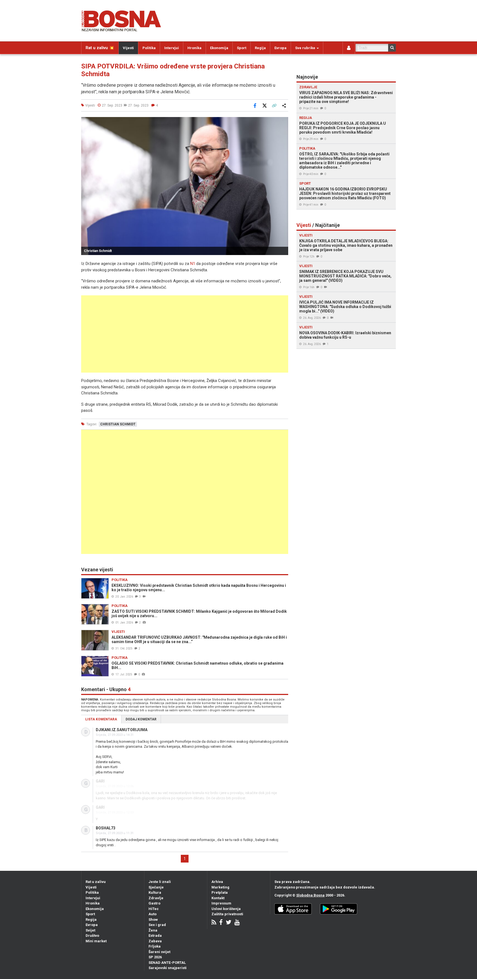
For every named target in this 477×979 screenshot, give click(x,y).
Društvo (92, 935)
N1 (192, 263)
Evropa (280, 48)
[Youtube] (237, 922)
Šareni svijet (159, 952)
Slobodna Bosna (310, 895)
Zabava (155, 941)
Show (153, 919)
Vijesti (128, 48)
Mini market (96, 941)
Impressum (221, 903)
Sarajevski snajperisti (168, 968)
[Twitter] (228, 922)
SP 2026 (155, 957)
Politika (149, 48)
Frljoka (155, 946)
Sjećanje (156, 887)
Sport (241, 48)
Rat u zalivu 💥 (100, 47)
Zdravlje (156, 898)
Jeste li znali (160, 882)
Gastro (154, 903)
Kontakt (217, 898)
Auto (153, 914)
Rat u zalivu (96, 882)
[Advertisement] (184, 334)
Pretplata (219, 892)
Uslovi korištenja (226, 909)
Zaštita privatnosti (227, 914)
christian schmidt (118, 424)
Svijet (90, 930)
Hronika (194, 48)
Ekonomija (219, 48)
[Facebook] (221, 922)
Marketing (220, 887)
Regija (260, 48)
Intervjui (171, 48)
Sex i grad (157, 925)
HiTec (154, 909)
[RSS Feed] (213, 922)
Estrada (155, 935)
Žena (153, 930)
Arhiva (217, 882)
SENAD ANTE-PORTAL (167, 963)
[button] (283, 122)
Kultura (155, 892)
